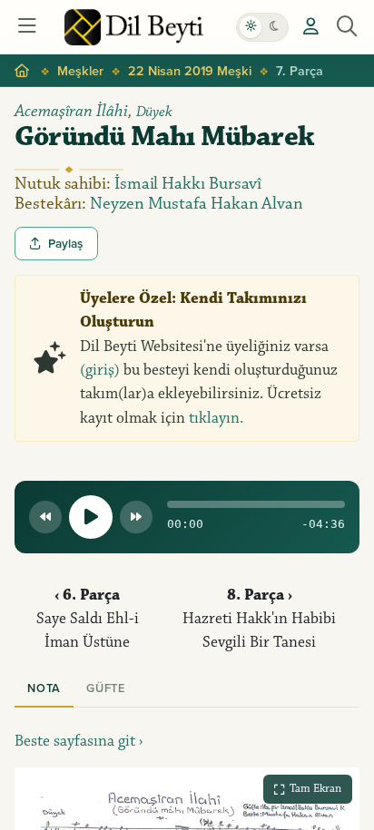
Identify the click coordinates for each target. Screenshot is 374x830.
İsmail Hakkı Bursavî (187, 183)
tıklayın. (216, 418)
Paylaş (65, 243)
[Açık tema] (250, 27)
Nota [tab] (44, 688)
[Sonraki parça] (136, 517)
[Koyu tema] (274, 27)
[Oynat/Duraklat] (91, 517)
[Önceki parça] (45, 517)
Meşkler (80, 70)
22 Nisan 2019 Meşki (189, 70)
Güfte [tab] (105, 688)
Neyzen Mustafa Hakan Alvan (196, 203)
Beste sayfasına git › (79, 741)
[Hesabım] (310, 27)
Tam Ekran (315, 788)
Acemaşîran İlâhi (71, 111)
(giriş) (100, 370)
